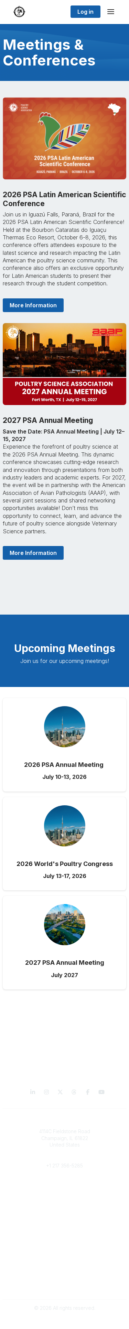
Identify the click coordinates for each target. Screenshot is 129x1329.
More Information (33, 305)
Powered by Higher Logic (64, 1320)
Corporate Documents (65, 1285)
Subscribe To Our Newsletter (64, 1251)
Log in (85, 11)
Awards (64, 1244)
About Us (64, 1278)
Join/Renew (64, 1186)
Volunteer (64, 1210)
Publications (64, 1230)
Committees (64, 1199)
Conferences (64, 1237)
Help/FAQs (65, 1257)
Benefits (64, 1193)
